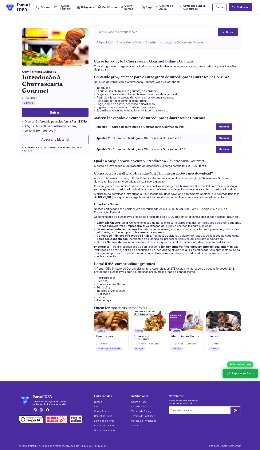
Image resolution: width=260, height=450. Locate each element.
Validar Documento (104, 430)
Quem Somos (128, 7)
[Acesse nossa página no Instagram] (41, 410)
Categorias (87, 7)
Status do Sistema (104, 420)
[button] (253, 7)
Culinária (151, 42)
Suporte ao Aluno (242, 373)
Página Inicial (105, 42)
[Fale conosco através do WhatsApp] (35, 410)
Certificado (109, 7)
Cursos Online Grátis (129, 42)
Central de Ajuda (166, 7)
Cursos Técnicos (65, 7)
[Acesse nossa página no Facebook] (47, 410)
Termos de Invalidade (143, 416)
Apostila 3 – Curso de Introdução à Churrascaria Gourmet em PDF (141, 149)
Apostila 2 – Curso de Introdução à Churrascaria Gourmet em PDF (141, 138)
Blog (149, 7)
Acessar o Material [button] (55, 139)
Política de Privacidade (143, 420)
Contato (135, 425)
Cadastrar (243, 7)
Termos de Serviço (141, 411)
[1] (235, 410)
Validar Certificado (104, 425)
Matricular (224, 127)
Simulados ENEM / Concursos (195, 7)
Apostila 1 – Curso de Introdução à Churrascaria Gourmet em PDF (140, 126)
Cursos (45, 7)
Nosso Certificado (141, 406)
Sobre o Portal (139, 401)
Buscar (230, 32)
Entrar (219, 7)
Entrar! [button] (55, 112)
